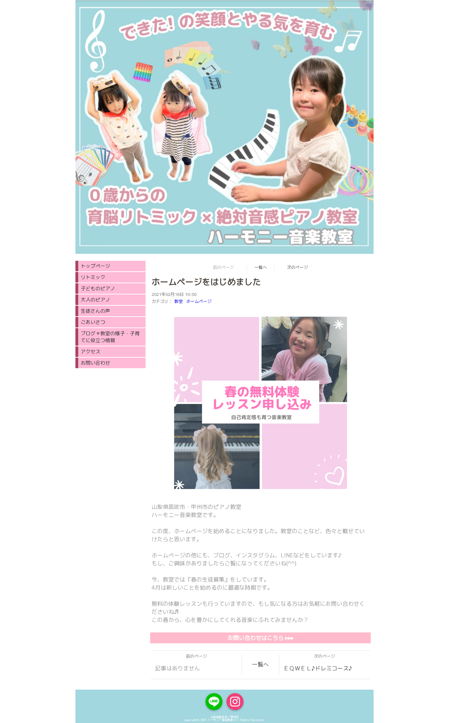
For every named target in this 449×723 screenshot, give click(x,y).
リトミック (93, 277)
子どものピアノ (98, 288)
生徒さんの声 (95, 310)
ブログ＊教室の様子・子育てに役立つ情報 (110, 337)
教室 (178, 301)
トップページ (95, 266)
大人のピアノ (95, 299)
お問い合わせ (95, 362)
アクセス (90, 351)
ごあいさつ (93, 322)
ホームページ (199, 301)
